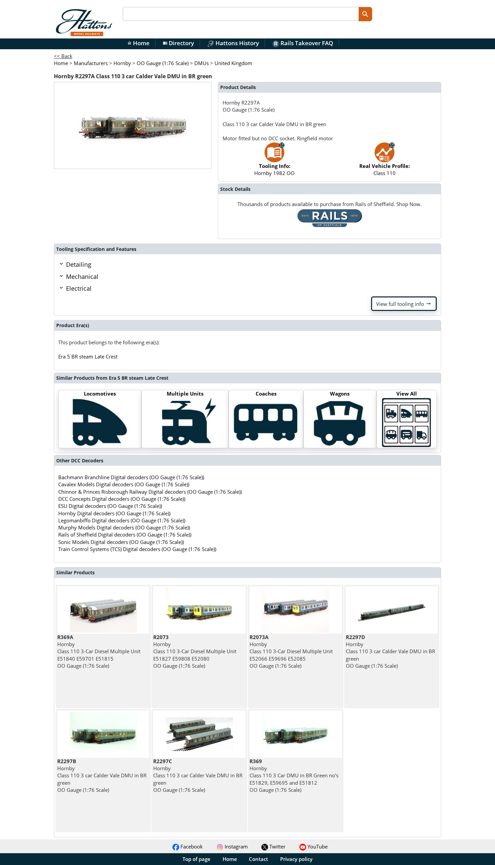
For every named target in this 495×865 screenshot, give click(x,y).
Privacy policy (296, 859)
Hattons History (236, 43)
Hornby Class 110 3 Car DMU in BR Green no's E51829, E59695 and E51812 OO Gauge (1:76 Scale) (294, 775)
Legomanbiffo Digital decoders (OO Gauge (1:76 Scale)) (121, 520)
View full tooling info (404, 303)
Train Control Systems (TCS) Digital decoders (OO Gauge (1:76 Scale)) (137, 549)
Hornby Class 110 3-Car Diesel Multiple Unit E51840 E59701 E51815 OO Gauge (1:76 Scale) (98, 651)
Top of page (196, 859)
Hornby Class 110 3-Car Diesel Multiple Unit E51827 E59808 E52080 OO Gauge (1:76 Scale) (194, 651)
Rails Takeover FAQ (306, 43)
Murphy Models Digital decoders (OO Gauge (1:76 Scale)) (124, 527)
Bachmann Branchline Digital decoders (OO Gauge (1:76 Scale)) (131, 477)
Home (138, 43)
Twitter (277, 846)
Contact (258, 859)
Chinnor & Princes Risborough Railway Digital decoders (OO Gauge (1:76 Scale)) (150, 491)
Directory (178, 43)
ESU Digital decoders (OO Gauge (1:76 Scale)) (110, 505)
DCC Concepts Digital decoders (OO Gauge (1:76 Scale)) (121, 498)
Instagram (235, 846)
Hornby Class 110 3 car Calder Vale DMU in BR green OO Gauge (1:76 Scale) (390, 651)
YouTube (317, 846)
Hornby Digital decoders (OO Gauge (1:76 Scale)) (114, 513)
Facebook (191, 846)
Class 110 (384, 169)
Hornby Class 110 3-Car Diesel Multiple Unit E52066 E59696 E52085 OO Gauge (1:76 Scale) (291, 651)
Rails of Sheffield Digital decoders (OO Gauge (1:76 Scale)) (124, 534)
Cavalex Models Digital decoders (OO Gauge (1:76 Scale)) (123, 484)
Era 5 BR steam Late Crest (88, 356)
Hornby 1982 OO (274, 169)
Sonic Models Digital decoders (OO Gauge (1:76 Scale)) (121, 542)
